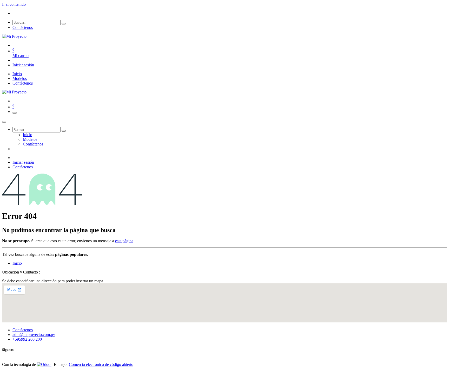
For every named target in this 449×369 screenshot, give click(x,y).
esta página (124, 241)
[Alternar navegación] (14, 113)
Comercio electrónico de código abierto (101, 364)
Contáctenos (22, 27)
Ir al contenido (14, 4)
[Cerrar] (4, 122)
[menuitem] (17, 74)
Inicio (17, 263)
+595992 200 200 (27, 339)
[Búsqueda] (64, 23)
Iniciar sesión (23, 65)
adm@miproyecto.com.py (33, 334)
